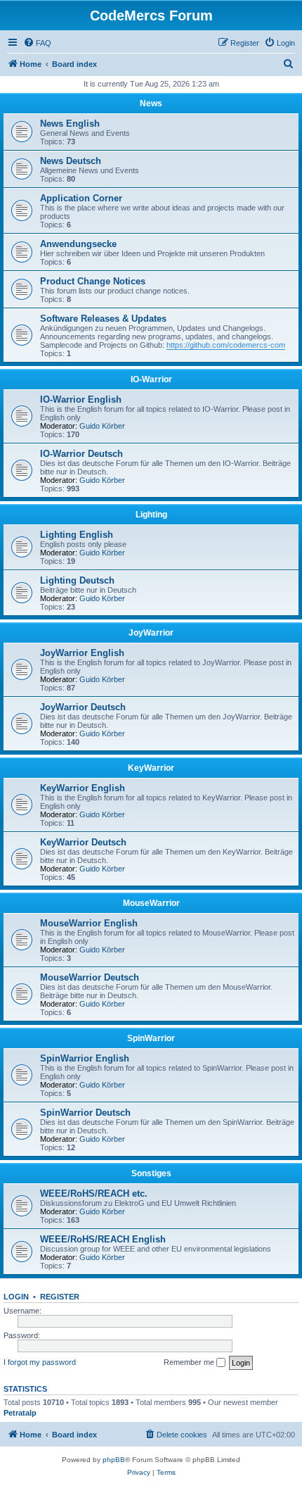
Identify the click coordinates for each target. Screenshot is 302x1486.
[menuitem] (37, 42)
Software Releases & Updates (103, 318)
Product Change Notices (92, 281)
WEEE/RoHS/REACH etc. (93, 1193)
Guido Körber (102, 426)
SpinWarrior (151, 1038)
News (151, 103)
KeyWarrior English (82, 788)
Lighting (151, 515)
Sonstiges (151, 1173)
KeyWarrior (151, 768)
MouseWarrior (151, 903)
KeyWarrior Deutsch (83, 842)
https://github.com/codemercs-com (225, 345)
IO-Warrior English (81, 399)
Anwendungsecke (78, 244)
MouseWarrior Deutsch (89, 977)
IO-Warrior (151, 379)
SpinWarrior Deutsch (85, 1112)
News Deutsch (70, 161)
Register (59, 1296)
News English (70, 123)
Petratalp (20, 1413)
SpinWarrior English (84, 1058)
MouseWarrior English (89, 923)
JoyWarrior (151, 633)
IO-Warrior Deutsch (81, 453)
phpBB (114, 1459)
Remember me (190, 1362)
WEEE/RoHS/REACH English (103, 1239)
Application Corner (81, 198)
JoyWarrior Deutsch (83, 707)
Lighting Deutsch (77, 580)
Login (16, 1296)
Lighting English (76, 534)
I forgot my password (40, 1362)
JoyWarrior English (82, 653)
